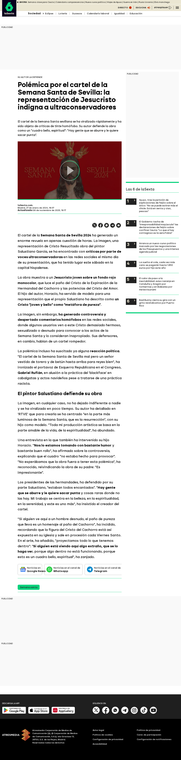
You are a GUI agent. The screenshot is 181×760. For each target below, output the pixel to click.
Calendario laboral (98, 13)
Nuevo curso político (95, 2)
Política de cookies (103, 735)
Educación (136, 13)
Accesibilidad (100, 744)
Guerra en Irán (130, 2)
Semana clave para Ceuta (41, 2)
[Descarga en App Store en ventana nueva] (38, 712)
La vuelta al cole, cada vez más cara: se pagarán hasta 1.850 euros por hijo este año (157, 265)
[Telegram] (125, 713)
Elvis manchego (162, 2)
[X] (95, 226)
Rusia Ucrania (146, 2)
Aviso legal (98, 730)
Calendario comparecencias (70, 2)
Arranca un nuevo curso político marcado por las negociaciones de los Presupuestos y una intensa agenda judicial (159, 247)
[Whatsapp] (115, 713)
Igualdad (119, 13)
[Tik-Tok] (144, 713)
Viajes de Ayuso (114, 2)
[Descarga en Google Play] (14, 712)
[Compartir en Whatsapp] (107, 226)
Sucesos (77, 13)
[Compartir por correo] (119, 226)
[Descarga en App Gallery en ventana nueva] (63, 712)
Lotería (62, 13)
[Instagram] (134, 713)
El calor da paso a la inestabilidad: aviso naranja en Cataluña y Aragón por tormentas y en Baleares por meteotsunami (157, 284)
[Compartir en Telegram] (113, 226)
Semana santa (28, 587)
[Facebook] (105, 713)
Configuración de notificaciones (154, 739)
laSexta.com (25, 205)
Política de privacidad (148, 730)
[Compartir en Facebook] (101, 226)
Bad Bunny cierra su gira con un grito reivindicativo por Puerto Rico (157, 303)
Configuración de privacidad (108, 739)
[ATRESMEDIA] (15, 737)
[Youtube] (153, 713)
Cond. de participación (149, 735)
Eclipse (49, 13)
